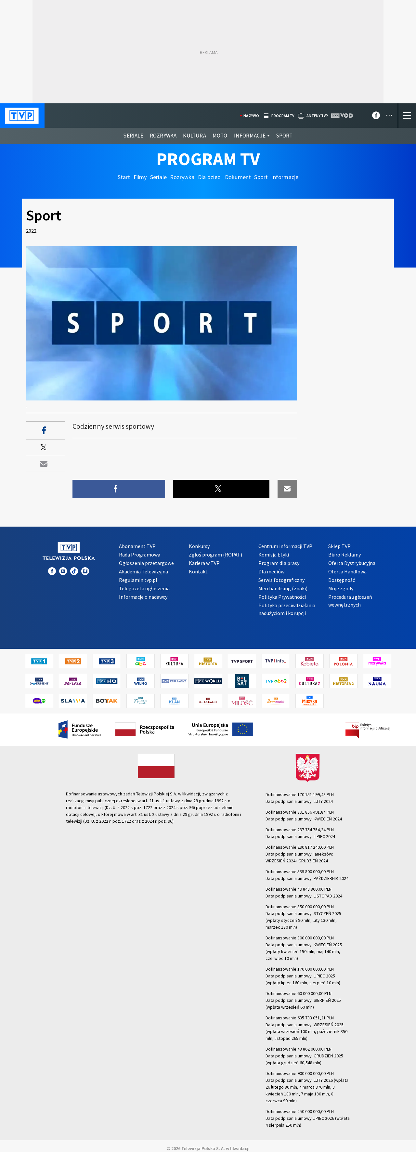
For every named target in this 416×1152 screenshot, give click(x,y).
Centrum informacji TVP (285, 546)
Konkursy (199, 546)
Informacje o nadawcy (143, 597)
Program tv (282, 115)
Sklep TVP (339, 546)
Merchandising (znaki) (282, 588)
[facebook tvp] (376, 116)
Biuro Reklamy (344, 554)
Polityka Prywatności (282, 597)
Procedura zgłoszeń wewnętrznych (350, 601)
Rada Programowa (139, 554)
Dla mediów (271, 571)
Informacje (250, 135)
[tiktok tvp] (74, 571)
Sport (284, 135)
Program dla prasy (278, 563)
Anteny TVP (317, 115)
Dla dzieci (210, 177)
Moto (220, 135)
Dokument (238, 177)
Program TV (208, 159)
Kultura (194, 135)
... (389, 113)
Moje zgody (340, 588)
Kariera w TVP (204, 563)
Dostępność (341, 580)
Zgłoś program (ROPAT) (215, 554)
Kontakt (198, 571)
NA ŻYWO (251, 115)
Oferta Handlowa (347, 571)
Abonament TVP (137, 546)
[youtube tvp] (63, 571)
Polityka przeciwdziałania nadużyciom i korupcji (286, 609)
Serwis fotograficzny (281, 580)
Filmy (140, 177)
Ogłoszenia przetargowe (146, 563)
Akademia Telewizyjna (143, 571)
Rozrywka (163, 135)
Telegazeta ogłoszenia (144, 588)
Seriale (133, 135)
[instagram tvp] (85, 571)
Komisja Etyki (273, 554)
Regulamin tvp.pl (138, 580)
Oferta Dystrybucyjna (351, 563)
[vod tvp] (342, 115)
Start (124, 177)
